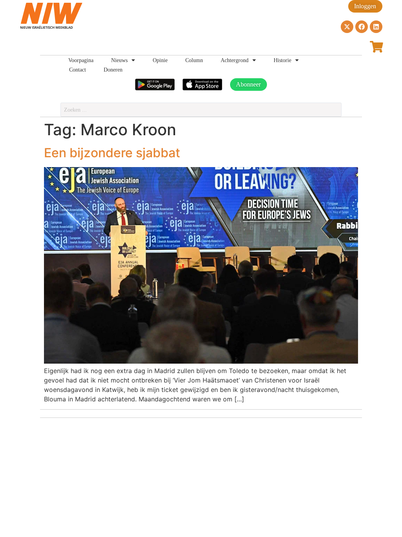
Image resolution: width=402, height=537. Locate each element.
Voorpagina (80, 60)
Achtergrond (235, 60)
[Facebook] (361, 26)
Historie (282, 60)
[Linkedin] (376, 26)
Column (194, 60)
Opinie (160, 60)
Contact (77, 69)
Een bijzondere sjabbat (112, 152)
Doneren (113, 69)
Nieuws (119, 60)
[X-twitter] (347, 26)
